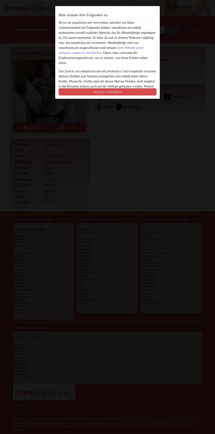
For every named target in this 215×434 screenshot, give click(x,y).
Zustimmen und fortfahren (107, 91)
